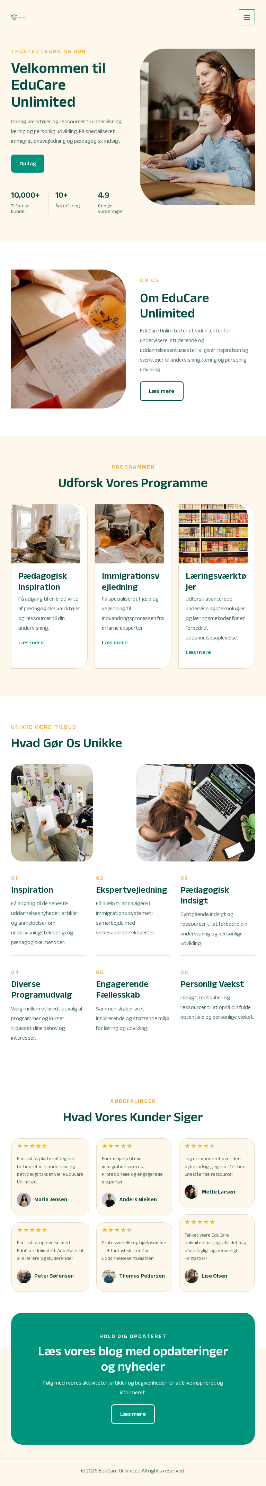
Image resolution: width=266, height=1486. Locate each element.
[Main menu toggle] (247, 17)
